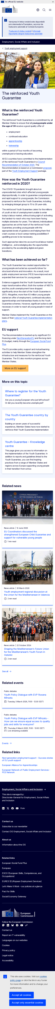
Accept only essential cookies (27, 1002)
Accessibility (8, 960)
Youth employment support (16, 48)
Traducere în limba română (20, 31)
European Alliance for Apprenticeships (19, 765)
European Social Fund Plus (14, 863)
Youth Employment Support (25, 171)
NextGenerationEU (25, 338)
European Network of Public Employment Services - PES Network (26, 771)
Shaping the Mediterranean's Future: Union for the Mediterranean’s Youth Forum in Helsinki (26, 652)
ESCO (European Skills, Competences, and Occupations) (21, 874)
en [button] (38, 10)
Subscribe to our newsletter (14, 826)
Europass (6, 868)
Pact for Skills (8, 891)
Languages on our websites (15, 940)
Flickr (22, 808)
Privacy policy (8, 950)
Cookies (6, 945)
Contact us (7, 930)
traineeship (14, 145)
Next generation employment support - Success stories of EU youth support (27, 759)
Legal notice (7, 955)
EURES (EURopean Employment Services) (22, 881)
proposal (47, 168)
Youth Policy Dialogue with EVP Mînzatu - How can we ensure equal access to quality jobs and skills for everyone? (27, 721)
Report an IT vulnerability (13, 935)
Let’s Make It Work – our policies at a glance (22, 886)
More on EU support (15, 368)
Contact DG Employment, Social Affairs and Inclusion (26, 831)
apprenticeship (15, 141)
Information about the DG (14, 844)
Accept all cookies (21, 995)
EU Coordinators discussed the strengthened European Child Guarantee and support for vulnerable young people (27, 534)
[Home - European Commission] (10, 9)
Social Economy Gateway (14, 896)
